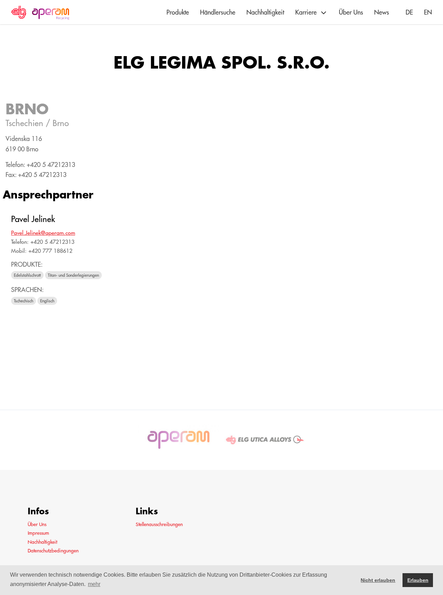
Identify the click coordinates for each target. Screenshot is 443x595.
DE (409, 12)
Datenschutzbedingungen (53, 551)
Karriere (306, 12)
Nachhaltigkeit (265, 12)
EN (428, 12)
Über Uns (351, 12)
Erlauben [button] (417, 580)
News (381, 12)
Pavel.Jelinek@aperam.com (43, 232)
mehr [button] (94, 584)
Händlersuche (217, 12)
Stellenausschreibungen (159, 524)
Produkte (177, 12)
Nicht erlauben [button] (378, 580)
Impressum (38, 533)
